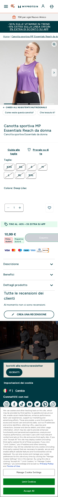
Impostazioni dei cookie (18, 382)
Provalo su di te (41, 151)
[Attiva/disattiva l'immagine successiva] (54, 72)
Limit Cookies (29, 482)
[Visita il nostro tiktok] (22, 404)
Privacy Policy (46, 464)
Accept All (29, 491)
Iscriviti (14, 372)
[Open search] (13, 6)
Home (6, 36)
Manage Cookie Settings (29, 472)
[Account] (43, 6)
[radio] (9, 167)
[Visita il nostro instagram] (6, 404)
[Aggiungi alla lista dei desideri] (49, 207)
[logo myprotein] (28, 6)
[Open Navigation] (6, 6)
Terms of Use (13, 466)
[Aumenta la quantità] (19, 208)
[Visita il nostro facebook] (14, 404)
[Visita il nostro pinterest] (45, 404)
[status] (14, 208)
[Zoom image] (54, 44)
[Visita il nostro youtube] (29, 404)
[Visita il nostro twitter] (37, 404)
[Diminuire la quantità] (8, 208)
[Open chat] (53, 404)
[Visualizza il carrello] (52, 6)
